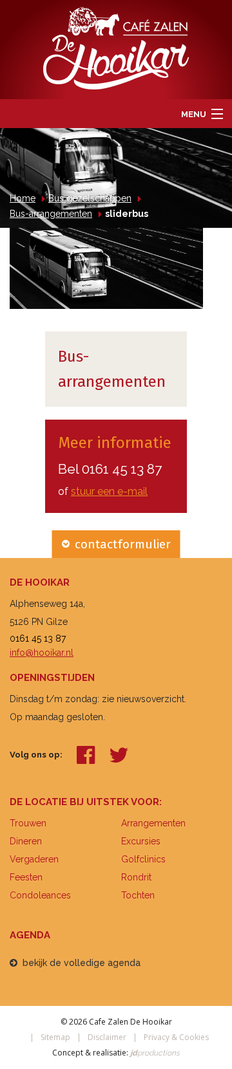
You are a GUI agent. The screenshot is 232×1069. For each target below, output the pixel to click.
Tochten (138, 895)
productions (154, 1052)
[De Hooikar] (116, 47)
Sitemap (55, 1037)
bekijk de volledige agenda (81, 963)
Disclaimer (107, 1037)
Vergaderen (34, 859)
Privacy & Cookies (176, 1037)
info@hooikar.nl (41, 652)
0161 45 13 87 (122, 469)
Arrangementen (153, 823)
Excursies (140, 841)
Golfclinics (143, 859)
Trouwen (28, 823)
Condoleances (40, 895)
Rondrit (136, 877)
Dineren (26, 841)
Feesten (26, 877)
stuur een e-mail (109, 491)
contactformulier (123, 544)
